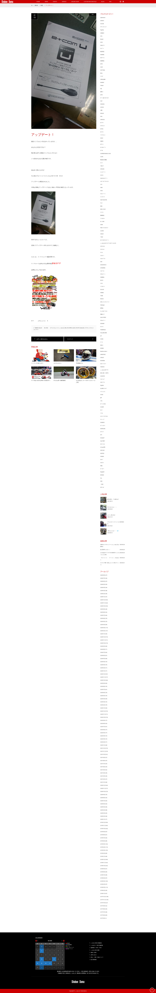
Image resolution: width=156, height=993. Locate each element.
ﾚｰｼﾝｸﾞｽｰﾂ (102, 196)
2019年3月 (102, 850)
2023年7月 (102, 689)
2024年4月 (102, 661)
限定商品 (102, 51)
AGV (101, 101)
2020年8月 (102, 797)
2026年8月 (102, 575)
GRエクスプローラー (104, 302)
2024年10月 (103, 643)
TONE (101, 295)
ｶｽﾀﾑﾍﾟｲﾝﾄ (102, 382)
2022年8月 (102, 723)
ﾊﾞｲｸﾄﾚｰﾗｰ (102, 286)
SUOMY (102, 407)
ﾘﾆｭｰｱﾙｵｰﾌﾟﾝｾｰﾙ (103, 311)
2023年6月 (102, 692)
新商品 (101, 308)
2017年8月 (102, 909)
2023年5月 (102, 695)
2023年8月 (102, 686)
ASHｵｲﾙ (102, 107)
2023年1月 (102, 708)
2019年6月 (102, 841)
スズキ (90, 328)
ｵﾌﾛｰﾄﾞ (101, 459)
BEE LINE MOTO (104, 373)
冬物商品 (102, 277)
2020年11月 (103, 788)
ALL (101, 478)
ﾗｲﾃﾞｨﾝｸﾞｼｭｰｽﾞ (103, 26)
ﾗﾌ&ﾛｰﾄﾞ (102, 166)
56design (102, 305)
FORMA (102, 292)
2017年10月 (103, 902)
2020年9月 (102, 794)
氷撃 (101, 110)
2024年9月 (102, 646)
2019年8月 (102, 834)
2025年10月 (103, 606)
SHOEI (101, 339)
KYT (101, 434)
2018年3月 (102, 887)
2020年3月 (102, 813)
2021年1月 (102, 782)
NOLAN (102, 113)
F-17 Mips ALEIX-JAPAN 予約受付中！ (41, 380)
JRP (101, 397)
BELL (101, 73)
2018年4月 (102, 884)
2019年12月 (103, 822)
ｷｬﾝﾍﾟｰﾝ (102, 48)
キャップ (102, 419)
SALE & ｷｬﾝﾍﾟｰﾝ (103, 178)
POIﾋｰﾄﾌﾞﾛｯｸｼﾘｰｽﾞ (104, 227)
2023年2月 (102, 705)
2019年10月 (103, 828)
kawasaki (82, 328)
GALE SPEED (103, 317)
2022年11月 (103, 714)
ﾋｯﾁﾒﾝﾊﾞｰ (102, 255)
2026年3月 (102, 590)
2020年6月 (102, 804)
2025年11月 (103, 603)
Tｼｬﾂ (101, 203)
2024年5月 (102, 658)
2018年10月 (103, 865)
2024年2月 (102, 668)
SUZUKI (102, 23)
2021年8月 (102, 760)
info (68, 328)
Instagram (120, 1)
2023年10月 (103, 680)
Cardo (101, 156)
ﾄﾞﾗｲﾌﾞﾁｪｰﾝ (102, 135)
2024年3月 (102, 664)
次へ (62, 940)
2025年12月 (103, 600)
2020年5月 (102, 807)
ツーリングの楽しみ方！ (37, 363)
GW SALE (102, 450)
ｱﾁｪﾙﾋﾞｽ (102, 462)
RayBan (102, 385)
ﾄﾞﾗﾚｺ (101, 413)
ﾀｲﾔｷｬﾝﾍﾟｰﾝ (102, 274)
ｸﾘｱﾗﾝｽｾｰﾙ (102, 246)
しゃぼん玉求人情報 (95, 950)
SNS (110, 1)
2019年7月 (102, 838)
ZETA (101, 64)
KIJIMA (101, 141)
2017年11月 (103, 899)
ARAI (101, 187)
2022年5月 (102, 732)
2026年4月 (102, 587)
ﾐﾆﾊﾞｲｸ (101, 212)
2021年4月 (102, 773)
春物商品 (102, 60)
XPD (101, 261)
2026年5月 (102, 584)
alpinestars (102, 17)
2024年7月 (102, 652)
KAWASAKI (102, 428)
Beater (101, 39)
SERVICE (64, 1)
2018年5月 (102, 881)
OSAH (101, 138)
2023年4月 (102, 698)
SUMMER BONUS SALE (105, 153)
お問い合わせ (93, 955)
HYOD (101, 394)
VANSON (102, 104)
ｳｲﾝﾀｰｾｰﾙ (102, 249)
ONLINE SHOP (75, 1)
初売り (101, 345)
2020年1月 (102, 819)
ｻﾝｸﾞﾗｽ (101, 326)
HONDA (102, 456)
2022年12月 (103, 711)
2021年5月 (102, 770)
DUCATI (77, 328)
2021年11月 (103, 751)
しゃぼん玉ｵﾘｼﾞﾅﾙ (104, 370)
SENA (101, 224)
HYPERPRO (102, 268)
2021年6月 (102, 766)
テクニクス (102, 391)
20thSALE (102, 119)
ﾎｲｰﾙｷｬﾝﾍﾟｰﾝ (103, 147)
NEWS (46, 1)
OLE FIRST (102, 441)
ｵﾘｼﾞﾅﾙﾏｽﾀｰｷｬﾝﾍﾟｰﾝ (104, 240)
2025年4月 (102, 624)
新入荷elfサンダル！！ (105, 549)
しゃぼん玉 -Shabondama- (81, 991)
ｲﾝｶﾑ (101, 400)
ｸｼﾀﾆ (101, 184)
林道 (101, 206)
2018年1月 (102, 893)
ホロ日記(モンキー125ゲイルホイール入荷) (85, 381)
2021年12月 (103, 748)
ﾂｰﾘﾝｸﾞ (101, 76)
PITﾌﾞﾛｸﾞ (102, 487)
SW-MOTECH (103, 264)
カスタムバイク (55, 328)
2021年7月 (102, 763)
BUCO (101, 280)
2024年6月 (102, 655)
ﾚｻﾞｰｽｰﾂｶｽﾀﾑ (103, 404)
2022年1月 (102, 745)
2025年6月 (102, 618)
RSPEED (102, 475)
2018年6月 (102, 878)
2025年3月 (102, 627)
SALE (101, 190)
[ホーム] (31, 3)
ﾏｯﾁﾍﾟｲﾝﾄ (102, 271)
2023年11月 (103, 677)
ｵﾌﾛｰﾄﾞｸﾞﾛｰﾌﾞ (103, 363)
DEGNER (102, 323)
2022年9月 (102, 720)
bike (66, 328)
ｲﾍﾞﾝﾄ (101, 342)
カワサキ (86, 328)
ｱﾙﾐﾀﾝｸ (101, 175)
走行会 (101, 128)
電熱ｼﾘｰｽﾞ (102, 314)
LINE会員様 (102, 79)
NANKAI (102, 82)
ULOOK (102, 230)
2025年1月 (102, 634)
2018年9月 (102, 868)
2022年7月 (102, 726)
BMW (70, 328)
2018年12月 (103, 859)
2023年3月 (102, 702)
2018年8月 (102, 872)
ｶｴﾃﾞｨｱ (101, 144)
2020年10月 (103, 791)
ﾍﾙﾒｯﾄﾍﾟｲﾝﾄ (102, 258)
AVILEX (102, 234)
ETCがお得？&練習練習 (60, 380)
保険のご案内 (93, 952)
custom (73, 328)
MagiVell (102, 472)
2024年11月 (103, 640)
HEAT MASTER (103, 200)
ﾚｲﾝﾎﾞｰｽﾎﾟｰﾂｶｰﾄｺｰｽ (104, 181)
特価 (101, 465)
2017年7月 (102, 912)
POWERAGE (103, 329)
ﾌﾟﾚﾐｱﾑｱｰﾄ (102, 218)
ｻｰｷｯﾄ (101, 252)
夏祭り (101, 91)
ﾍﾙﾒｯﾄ (101, 283)
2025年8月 (102, 612)
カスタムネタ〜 (58, 363)
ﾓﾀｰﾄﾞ (101, 410)
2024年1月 (102, 671)
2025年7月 (102, 615)
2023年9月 (102, 683)
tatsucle (40, 328)
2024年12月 (103, 637)
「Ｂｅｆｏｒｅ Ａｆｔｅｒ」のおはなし (109, 558)
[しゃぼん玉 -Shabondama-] (7, 1)
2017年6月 (102, 915)
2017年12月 (103, 896)
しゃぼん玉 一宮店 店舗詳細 (97, 945)
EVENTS (55, 1)
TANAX (101, 85)
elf (100, 336)
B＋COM (102, 221)
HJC (101, 88)
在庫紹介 (102, 33)
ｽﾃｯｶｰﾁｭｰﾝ (102, 125)
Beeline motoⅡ (103, 351)
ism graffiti (102, 447)
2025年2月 (102, 630)
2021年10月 (103, 754)
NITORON (102, 360)
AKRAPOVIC (103, 354)
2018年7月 (102, 875)
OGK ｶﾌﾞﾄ (102, 45)
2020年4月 (102, 810)
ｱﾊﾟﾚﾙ (101, 150)
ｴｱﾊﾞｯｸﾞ (102, 431)
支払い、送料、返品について (97, 957)
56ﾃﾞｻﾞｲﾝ (102, 57)
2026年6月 (102, 581)
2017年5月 (102, 918)
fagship (102, 30)
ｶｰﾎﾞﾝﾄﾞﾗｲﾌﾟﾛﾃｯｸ (104, 416)
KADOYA (102, 453)
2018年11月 (103, 862)
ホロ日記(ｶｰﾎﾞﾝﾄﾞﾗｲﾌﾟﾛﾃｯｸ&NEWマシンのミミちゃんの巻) (110, 553)
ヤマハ (37, 329)
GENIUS (102, 20)
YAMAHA (102, 366)
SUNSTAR (102, 376)
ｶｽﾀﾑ (101, 36)
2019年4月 (102, 847)
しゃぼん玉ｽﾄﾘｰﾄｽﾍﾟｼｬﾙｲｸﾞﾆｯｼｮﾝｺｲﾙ (108, 243)
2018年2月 (102, 890)
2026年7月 (102, 578)
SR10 (101, 42)
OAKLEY (102, 357)
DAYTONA (102, 70)
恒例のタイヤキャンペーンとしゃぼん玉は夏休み (109, 545)
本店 (93, 14)
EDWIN (102, 348)
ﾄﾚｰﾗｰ (101, 162)
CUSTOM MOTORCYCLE (90, 1)
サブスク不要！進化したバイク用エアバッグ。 (109, 563)
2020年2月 (102, 816)
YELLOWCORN (103, 332)
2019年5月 (102, 844)
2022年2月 (102, 742)
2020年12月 (103, 785)
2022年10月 (103, 717)
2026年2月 (102, 593)
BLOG (102, 1)
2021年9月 (102, 757)
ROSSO (102, 298)
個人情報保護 (93, 959)
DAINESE (102, 422)
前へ (37, 940)
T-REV (101, 237)
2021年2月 (102, 779)
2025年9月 (102, 609)
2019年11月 (103, 825)
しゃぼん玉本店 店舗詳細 (96, 943)
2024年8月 (102, 649)
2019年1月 (102, 856)
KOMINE (102, 54)
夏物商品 (102, 215)
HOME (38, 1)
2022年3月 (102, 739)
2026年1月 (102, 596)
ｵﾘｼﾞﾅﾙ (101, 122)
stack (101, 67)
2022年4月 (102, 736)
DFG (101, 116)
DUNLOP (102, 438)
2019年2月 (102, 853)
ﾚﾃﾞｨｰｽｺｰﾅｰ (102, 425)
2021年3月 (102, 776)
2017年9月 (102, 906)
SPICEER (102, 169)
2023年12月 (103, 674)
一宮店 (101, 484)
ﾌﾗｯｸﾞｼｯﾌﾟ (102, 379)
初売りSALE (103, 209)
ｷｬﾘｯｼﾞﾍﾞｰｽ (102, 193)
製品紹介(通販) (103, 159)
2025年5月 (102, 621)
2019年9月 (102, 831)
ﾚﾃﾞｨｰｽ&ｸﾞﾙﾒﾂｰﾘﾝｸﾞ (104, 98)
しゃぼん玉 (61, 328)
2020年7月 (102, 800)
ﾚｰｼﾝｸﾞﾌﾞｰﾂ (102, 172)
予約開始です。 (80, 363)
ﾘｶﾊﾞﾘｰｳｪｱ (102, 444)
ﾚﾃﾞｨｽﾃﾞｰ (102, 468)
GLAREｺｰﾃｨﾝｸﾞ (103, 388)
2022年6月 (102, 729)
